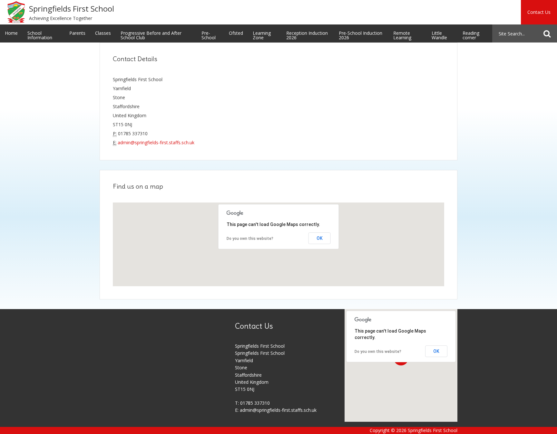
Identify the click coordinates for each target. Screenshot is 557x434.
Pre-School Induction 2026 (360, 35)
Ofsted (236, 33)
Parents (77, 33)
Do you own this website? (250, 238)
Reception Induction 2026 (307, 35)
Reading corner (471, 35)
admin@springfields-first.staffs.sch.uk (156, 142)
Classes (103, 33)
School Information (39, 35)
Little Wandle (439, 35)
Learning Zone (262, 35)
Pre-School (208, 35)
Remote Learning (402, 35)
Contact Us (539, 12)
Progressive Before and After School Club (151, 35)
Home (11, 33)
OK (320, 238)
